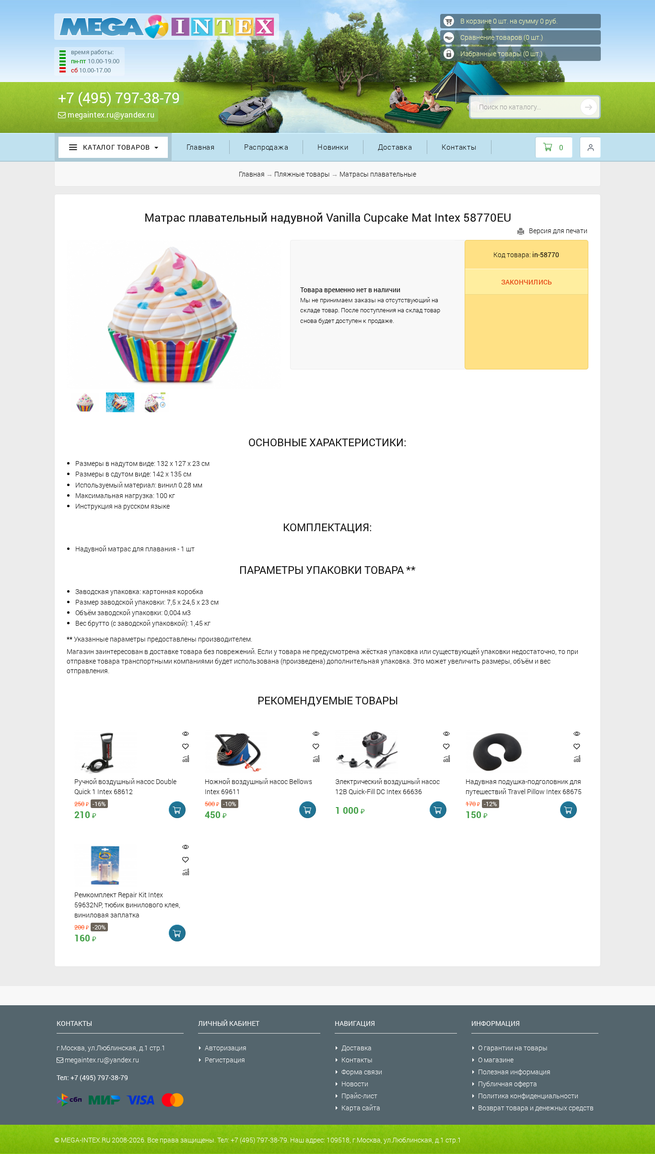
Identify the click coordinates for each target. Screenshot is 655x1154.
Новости (354, 1083)
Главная (201, 147)
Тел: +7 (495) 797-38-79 (92, 1077)
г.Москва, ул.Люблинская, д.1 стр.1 (111, 1047)
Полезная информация (514, 1071)
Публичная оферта (507, 1083)
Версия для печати (558, 230)
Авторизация (225, 1047)
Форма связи (361, 1071)
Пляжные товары (302, 173)
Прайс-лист (359, 1095)
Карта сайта (360, 1107)
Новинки (332, 147)
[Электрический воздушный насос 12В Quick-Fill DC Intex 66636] (384, 751)
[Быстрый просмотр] (185, 734)
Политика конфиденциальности (528, 1095)
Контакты (459, 147)
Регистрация (225, 1059)
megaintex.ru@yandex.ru (110, 114)
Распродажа (266, 147)
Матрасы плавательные (377, 173)
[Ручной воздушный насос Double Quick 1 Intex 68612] (123, 751)
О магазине (496, 1059)
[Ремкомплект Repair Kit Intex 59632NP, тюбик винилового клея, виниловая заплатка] (123, 865)
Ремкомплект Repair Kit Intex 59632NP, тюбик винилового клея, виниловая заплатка (127, 905)
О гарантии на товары (513, 1047)
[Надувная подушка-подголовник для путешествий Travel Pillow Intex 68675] (514, 751)
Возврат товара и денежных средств (536, 1107)
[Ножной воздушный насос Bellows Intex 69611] (254, 751)
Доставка (395, 147)
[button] (185, 746)
